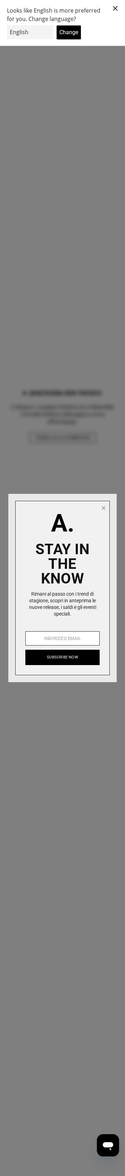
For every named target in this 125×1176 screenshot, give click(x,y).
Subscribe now (62, 657)
